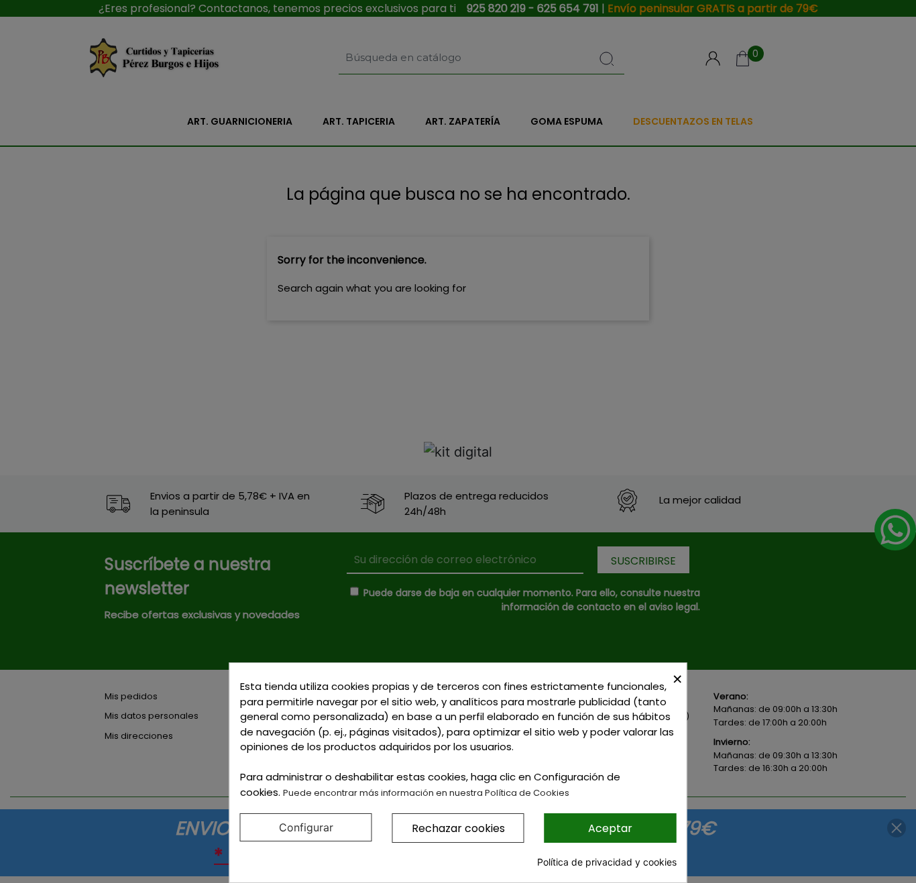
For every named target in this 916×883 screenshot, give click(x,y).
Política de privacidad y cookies (607, 862)
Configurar (306, 827)
